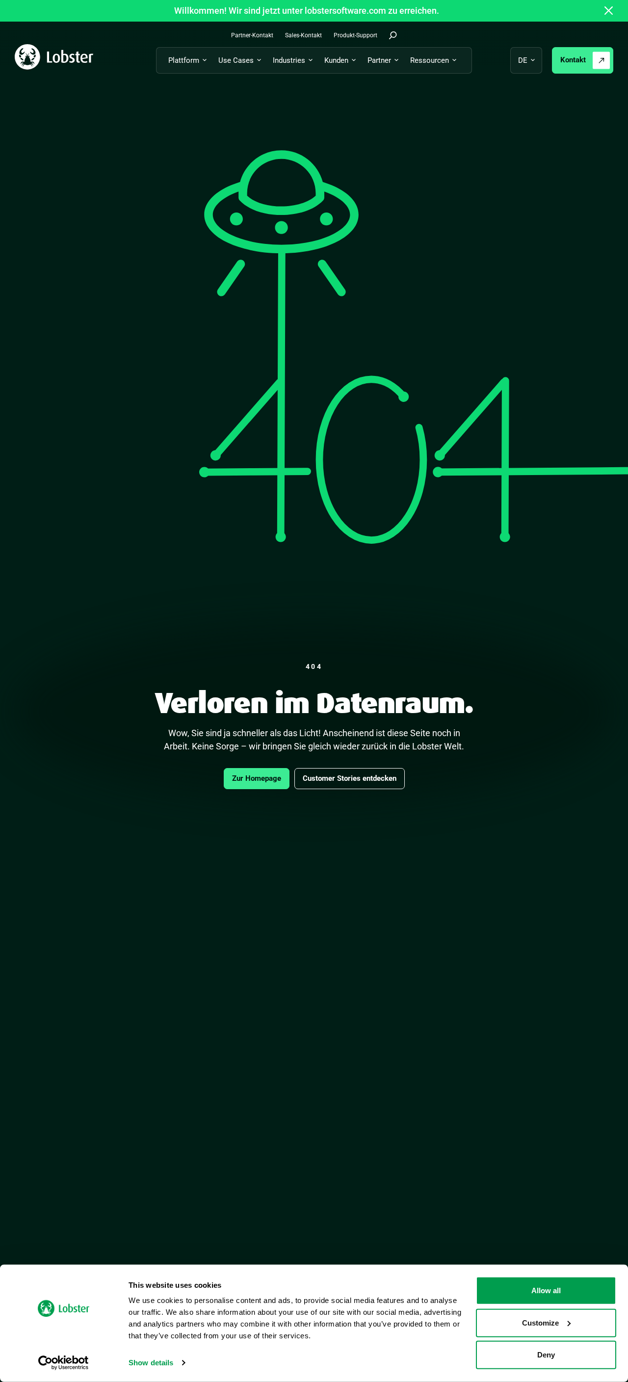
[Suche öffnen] (393, 35)
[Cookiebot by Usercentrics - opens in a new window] (63, 1362)
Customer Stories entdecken (349, 778)
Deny (546, 1355)
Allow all (546, 1290)
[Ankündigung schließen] (608, 10)
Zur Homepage (256, 778)
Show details (151, 1362)
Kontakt (573, 59)
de (522, 60)
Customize (540, 1322)
